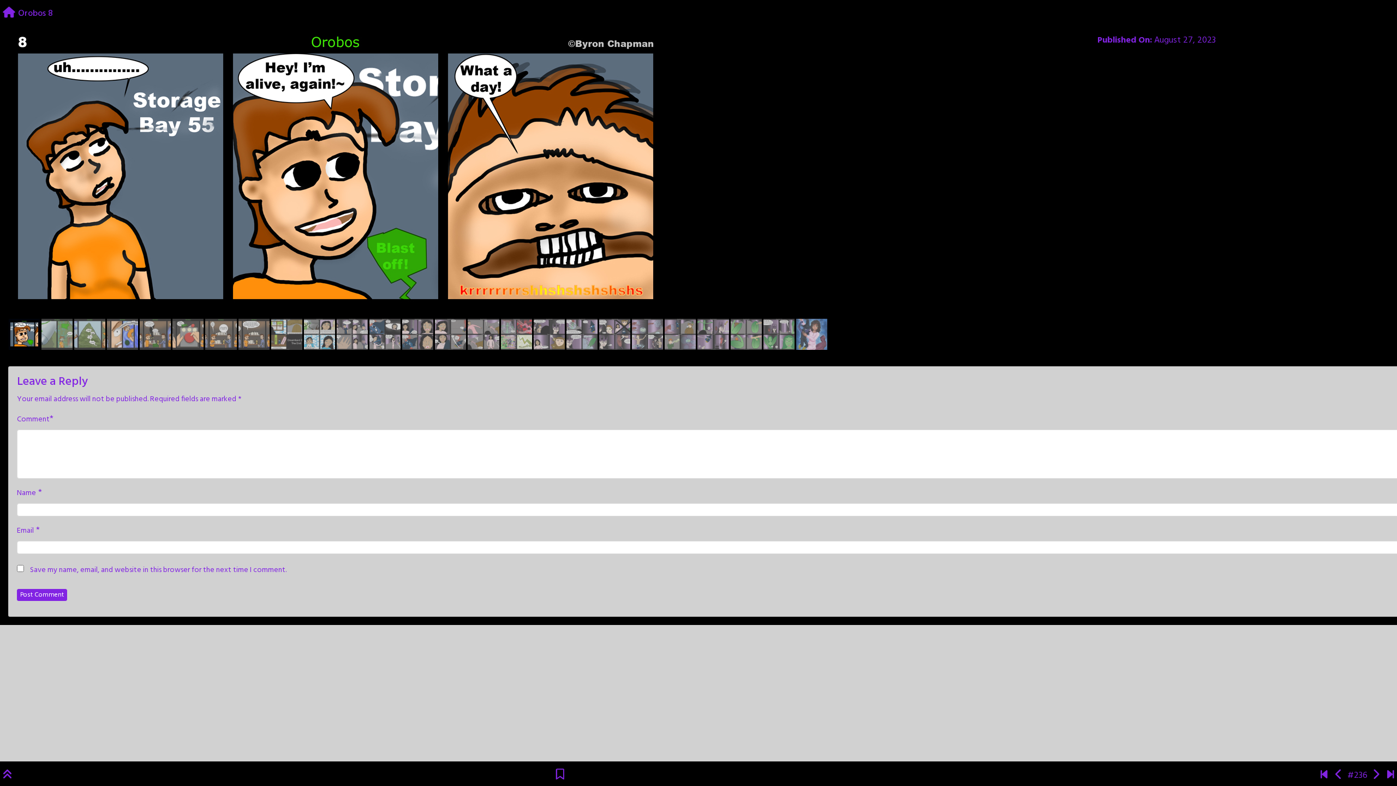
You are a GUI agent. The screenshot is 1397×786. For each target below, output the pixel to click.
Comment (33, 419)
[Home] (9, 14)
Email (25, 531)
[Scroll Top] (7, 776)
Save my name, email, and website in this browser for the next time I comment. (158, 570)
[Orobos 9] (1376, 776)
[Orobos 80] (1390, 776)
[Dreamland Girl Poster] (1324, 776)
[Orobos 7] (1339, 776)
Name (26, 493)
